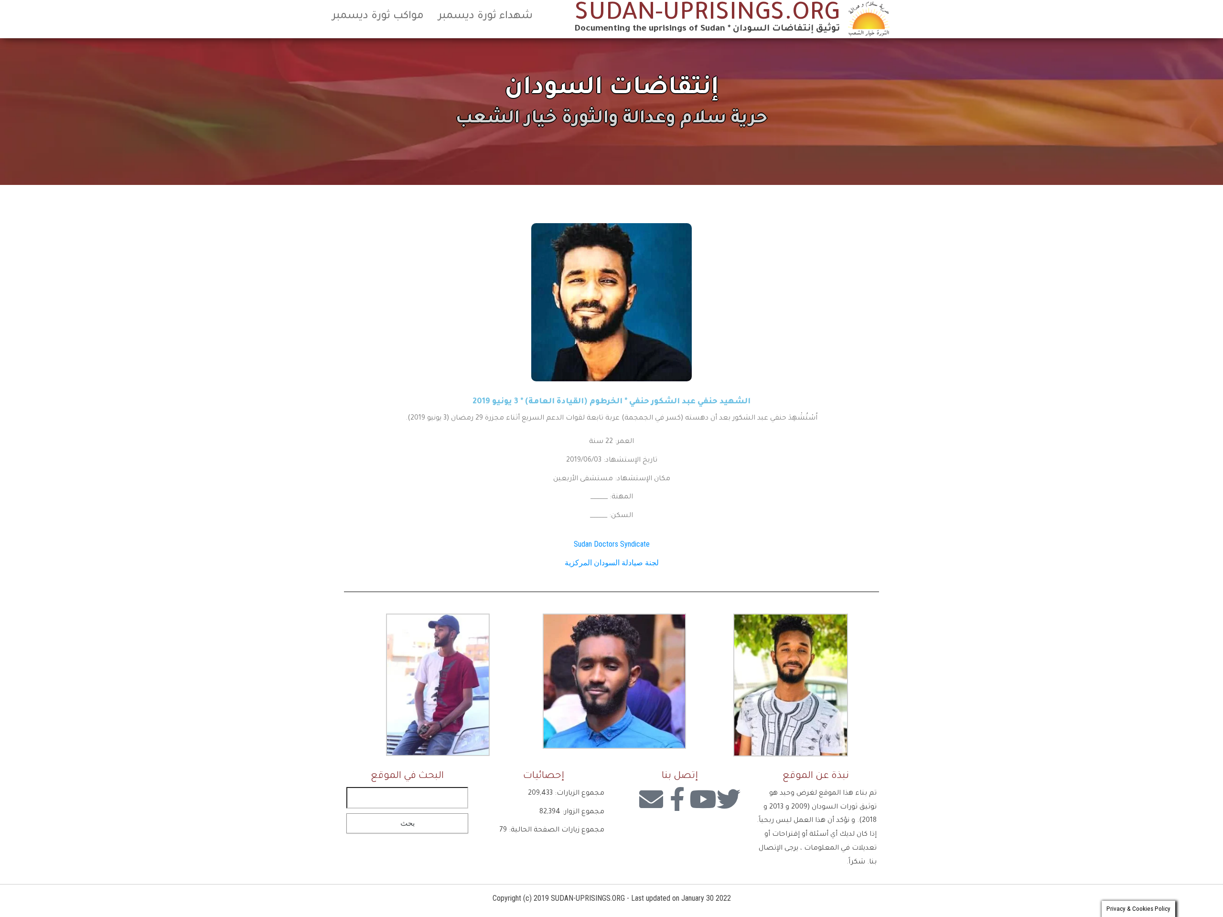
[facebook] (677, 799)
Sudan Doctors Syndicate (612, 544)
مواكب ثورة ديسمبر (378, 16)
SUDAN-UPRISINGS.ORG (707, 14)
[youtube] (703, 799)
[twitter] (728, 799)
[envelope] (651, 799)
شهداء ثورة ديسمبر (485, 16)
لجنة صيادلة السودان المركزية (612, 562)
